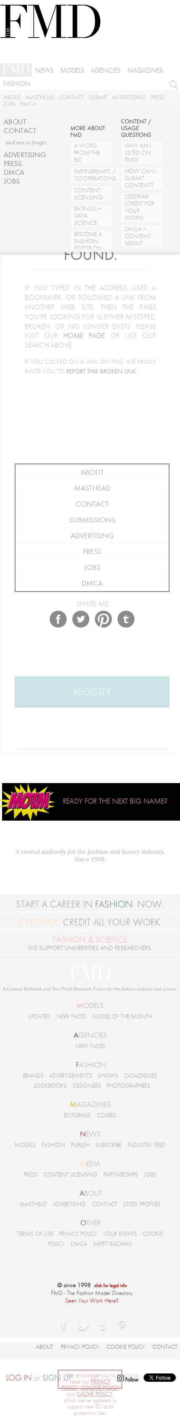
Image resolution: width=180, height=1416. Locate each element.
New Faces (71, 1016)
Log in (19, 1378)
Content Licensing (71, 1175)
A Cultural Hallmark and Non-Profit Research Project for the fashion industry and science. (90, 988)
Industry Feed (146, 1145)
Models (72, 70)
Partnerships (120, 1175)
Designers (87, 1086)
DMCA (28, 104)
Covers (106, 1115)
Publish (80, 1145)
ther (90, 1223)
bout (91, 1193)
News (44, 70)
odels (90, 1005)
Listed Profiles (141, 1204)
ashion (91, 1065)
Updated (39, 1016)
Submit (98, 97)
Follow (131, 1380)
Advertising (129, 97)
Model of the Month (122, 1016)
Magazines (145, 70)
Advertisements (70, 1076)
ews (90, 1134)
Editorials (77, 1115)
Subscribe (108, 1145)
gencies (90, 1035)
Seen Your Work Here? (92, 1301)
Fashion (17, 84)
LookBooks (50, 1086)
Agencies (106, 70)
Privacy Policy (78, 1234)
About (12, 97)
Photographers (128, 1086)
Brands (33, 1076)
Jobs (9, 104)
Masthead (40, 97)
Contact (71, 97)
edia (90, 1163)
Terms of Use (35, 1234)
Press (157, 97)
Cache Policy (94, 1394)
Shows (108, 1076)
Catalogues (140, 1076)
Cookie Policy (125, 1347)
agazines (90, 1104)
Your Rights (120, 1234)
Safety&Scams (112, 1244)
